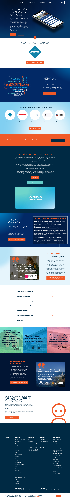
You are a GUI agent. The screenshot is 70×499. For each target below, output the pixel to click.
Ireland (16, 466)
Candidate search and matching (25, 301)
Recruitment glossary (32, 447)
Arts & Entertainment (20, 439)
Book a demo (35, 177)
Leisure (16, 458)
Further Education (19, 454)
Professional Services (19, 472)
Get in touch (60, 2)
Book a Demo (21, 34)
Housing (17, 456)
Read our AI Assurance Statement (16, 239)
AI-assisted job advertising (23, 296)
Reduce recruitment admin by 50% (19, 382)
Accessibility (55, 471)
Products (21, 2)
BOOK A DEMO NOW (58, 140)
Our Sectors (30, 2)
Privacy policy (43, 445)
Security (17, 479)
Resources (50, 2)
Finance (17, 450)
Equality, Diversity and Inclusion (25, 315)
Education (17, 448)
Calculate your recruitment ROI (35, 182)
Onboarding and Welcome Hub (24, 305)
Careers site (55, 459)
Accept (58, 496)
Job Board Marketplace (58, 448)
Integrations (20, 320)
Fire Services (18, 452)
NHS (16, 468)
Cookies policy (43, 447)
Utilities (17, 483)
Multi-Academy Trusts (20, 464)
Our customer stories (35, 128)
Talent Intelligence (57, 439)
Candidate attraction (57, 453)
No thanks (49, 496)
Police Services (18, 470)
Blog (29, 439)
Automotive (18, 441)
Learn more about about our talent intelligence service (55, 278)
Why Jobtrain (40, 2)
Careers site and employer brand (25, 291)
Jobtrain (13, 34)
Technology (17, 481)
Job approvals (56, 461)
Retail (16, 475)
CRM (54, 445)
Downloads (30, 441)
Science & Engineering (20, 477)
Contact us (42, 439)
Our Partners (55, 441)
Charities (17, 445)
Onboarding (55, 443)
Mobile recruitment (57, 465)
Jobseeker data (56, 463)
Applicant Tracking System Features (35, 62)
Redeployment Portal (22, 310)
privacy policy (38, 496)
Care (16, 443)
